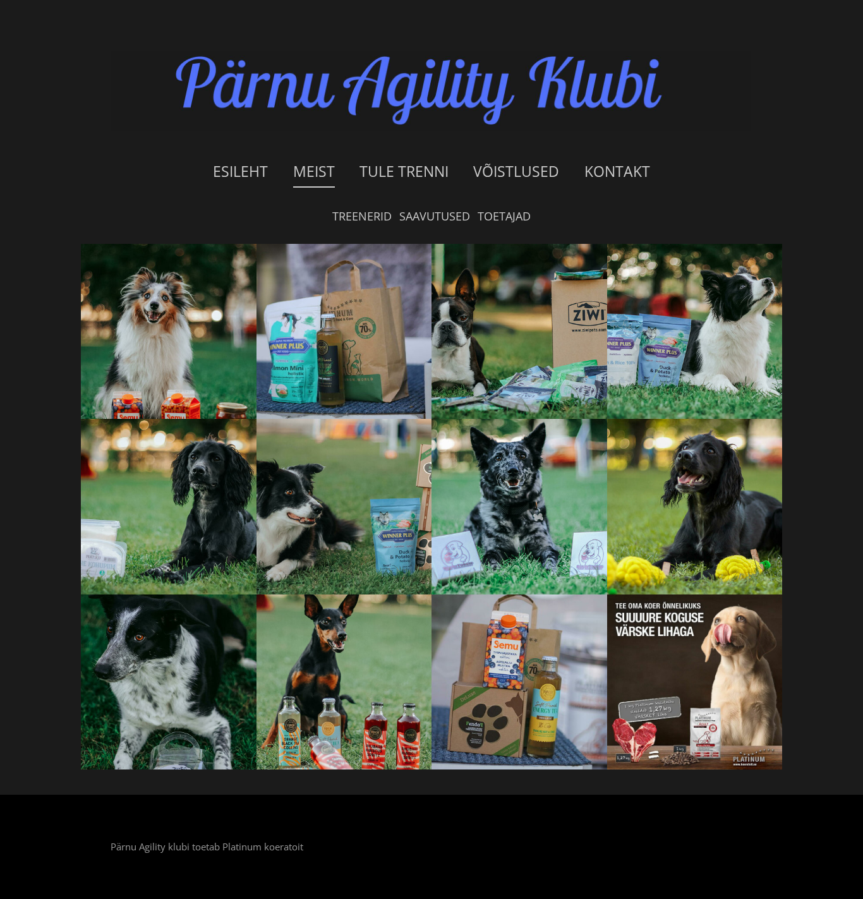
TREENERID (362, 216)
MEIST (314, 171)
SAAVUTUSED (434, 216)
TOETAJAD (504, 216)
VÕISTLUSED (516, 171)
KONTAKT (617, 171)
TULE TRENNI (404, 171)
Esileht (240, 171)
